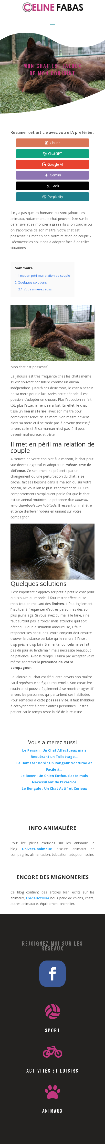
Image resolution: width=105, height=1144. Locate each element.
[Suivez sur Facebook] (52, 974)
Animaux (52, 1111)
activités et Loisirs (52, 1070)
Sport (52, 1030)
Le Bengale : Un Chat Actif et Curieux (54, 788)
